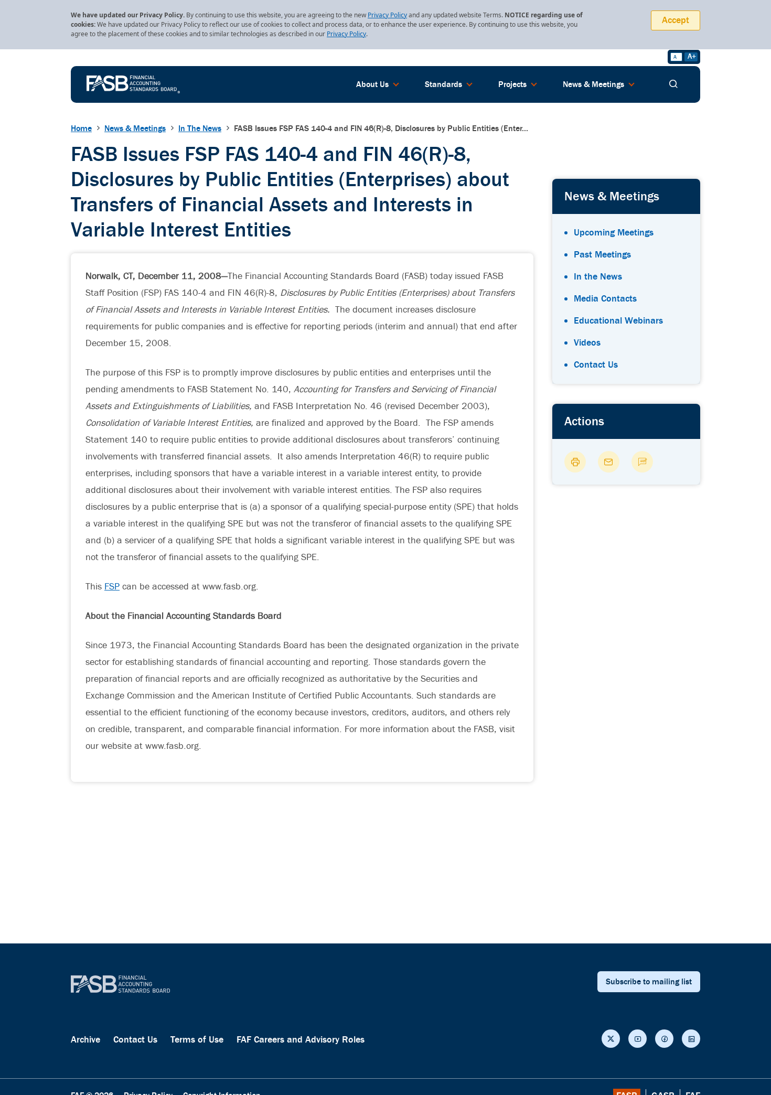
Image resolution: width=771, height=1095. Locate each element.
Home (81, 128)
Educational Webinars (618, 321)
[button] (611, 1038)
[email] (608, 462)
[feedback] (642, 462)
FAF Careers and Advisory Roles (301, 1040)
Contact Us (596, 365)
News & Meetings (135, 128)
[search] (673, 84)
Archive (85, 1040)
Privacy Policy (387, 14)
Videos (587, 343)
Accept (675, 20)
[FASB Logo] (133, 83)
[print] (575, 462)
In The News (199, 128)
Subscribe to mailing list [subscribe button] (649, 981)
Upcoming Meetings (614, 233)
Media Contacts (605, 299)
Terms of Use (196, 1040)
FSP (112, 587)
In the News (598, 277)
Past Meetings (602, 255)
